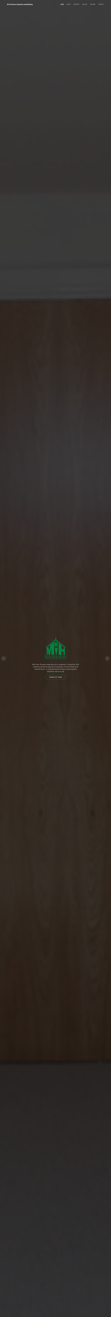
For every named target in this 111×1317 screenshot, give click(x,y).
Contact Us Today (55, 677)
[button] (8, 658)
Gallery (84, 4)
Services (76, 4)
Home (62, 4)
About (69, 4)
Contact (101, 4)
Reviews (92, 4)
